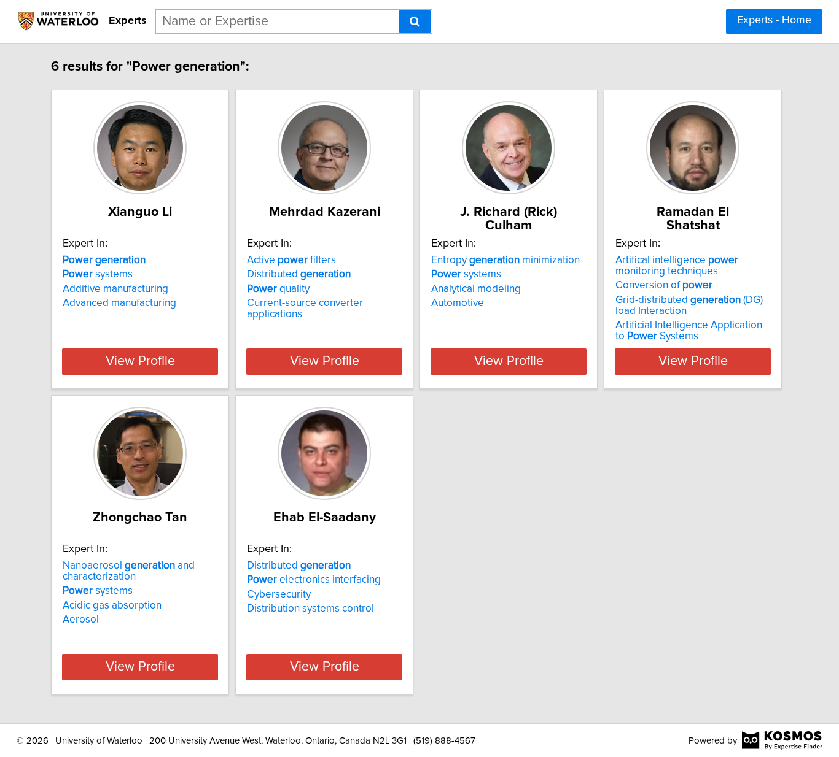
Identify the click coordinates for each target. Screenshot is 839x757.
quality (278, 288)
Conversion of (663, 285)
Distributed (299, 274)
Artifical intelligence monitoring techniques (676, 266)
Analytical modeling (476, 288)
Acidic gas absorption (112, 605)
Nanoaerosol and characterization (129, 571)
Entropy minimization (505, 260)
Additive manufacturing (115, 288)
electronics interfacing (314, 579)
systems (98, 274)
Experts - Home (774, 20)
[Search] (415, 21)
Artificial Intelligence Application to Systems (688, 331)
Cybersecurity (279, 594)
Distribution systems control (310, 608)
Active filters (291, 260)
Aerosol (81, 619)
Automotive (457, 303)
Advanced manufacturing (119, 303)
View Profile (140, 361)
